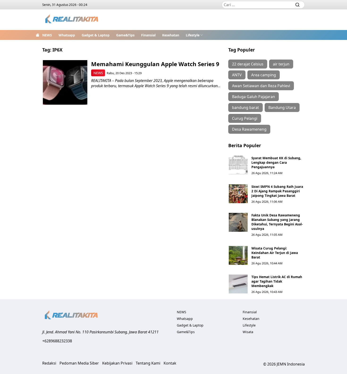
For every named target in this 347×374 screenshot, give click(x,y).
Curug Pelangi (244, 118)
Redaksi (49, 363)
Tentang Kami (148, 363)
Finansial (148, 35)
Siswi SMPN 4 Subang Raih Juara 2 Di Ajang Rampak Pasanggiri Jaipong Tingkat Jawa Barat (277, 191)
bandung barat (245, 107)
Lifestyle (192, 35)
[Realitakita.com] (72, 19)
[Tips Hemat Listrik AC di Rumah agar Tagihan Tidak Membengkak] (238, 284)
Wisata (248, 332)
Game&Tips (125, 35)
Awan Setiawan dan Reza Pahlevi (261, 85)
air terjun (281, 64)
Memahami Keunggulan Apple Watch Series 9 (155, 64)
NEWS (47, 35)
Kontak (170, 363)
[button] (194, 35)
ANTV (237, 74)
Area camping (263, 74)
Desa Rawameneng (249, 129)
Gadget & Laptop (96, 35)
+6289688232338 (57, 341)
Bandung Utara (282, 107)
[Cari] (297, 5)
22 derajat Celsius (247, 64)
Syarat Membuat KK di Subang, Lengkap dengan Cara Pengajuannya (276, 162)
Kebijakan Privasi (117, 363)
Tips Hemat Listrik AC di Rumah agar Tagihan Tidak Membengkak (276, 281)
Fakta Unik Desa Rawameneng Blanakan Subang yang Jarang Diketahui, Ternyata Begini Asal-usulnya (277, 222)
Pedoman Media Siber (79, 363)
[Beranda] (37, 35)
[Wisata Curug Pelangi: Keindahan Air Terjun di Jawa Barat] (238, 255)
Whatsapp (67, 35)
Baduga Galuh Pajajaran (253, 96)
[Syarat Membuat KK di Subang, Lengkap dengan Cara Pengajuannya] (238, 165)
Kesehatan (170, 35)
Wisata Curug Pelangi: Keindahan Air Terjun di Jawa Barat (274, 252)
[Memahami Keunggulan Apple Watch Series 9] (65, 82)
